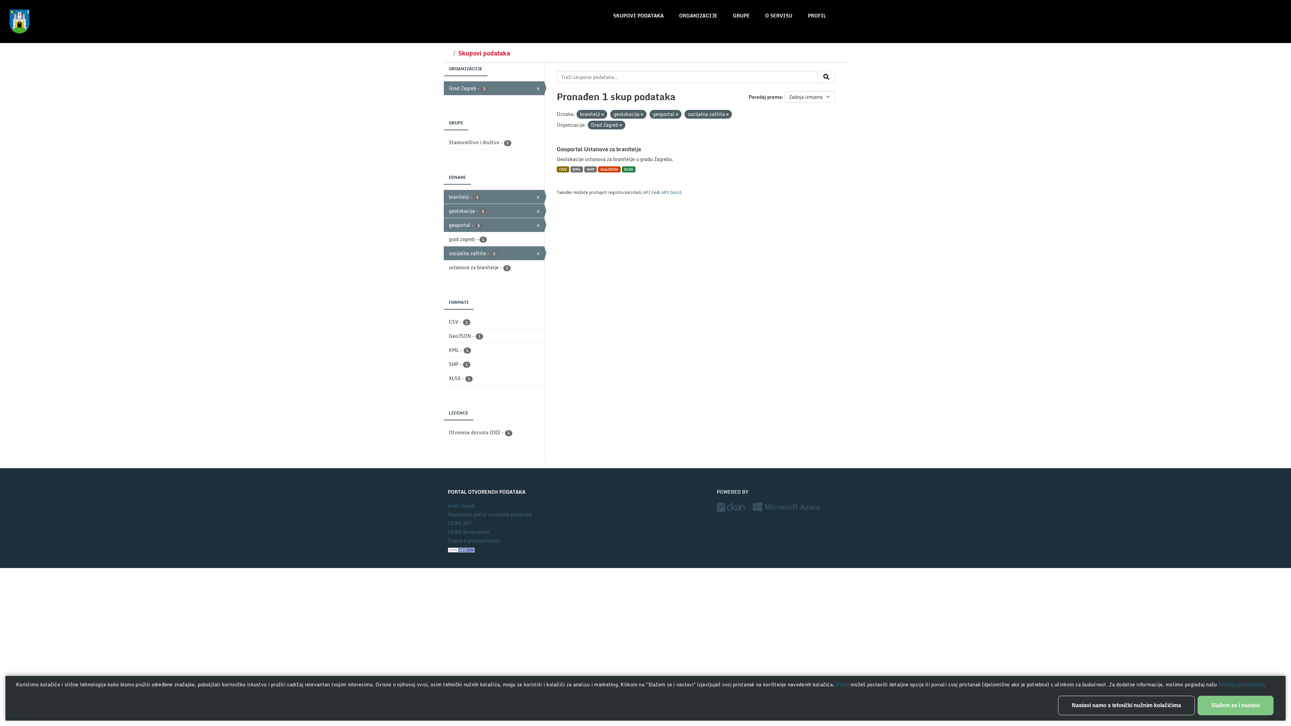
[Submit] (826, 77)
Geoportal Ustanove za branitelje (599, 149)
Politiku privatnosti (1240, 684)
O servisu (778, 15)
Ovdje (843, 684)
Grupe (741, 15)
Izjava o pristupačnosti (474, 540)
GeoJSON (609, 169)
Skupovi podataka (638, 15)
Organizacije (698, 15)
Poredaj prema (765, 97)
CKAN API (460, 523)
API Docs (670, 192)
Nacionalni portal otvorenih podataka (490, 514)
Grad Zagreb (461, 506)
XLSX (628, 169)
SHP (590, 169)
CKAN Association (468, 532)
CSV (563, 169)
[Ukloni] (602, 115)
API (647, 192)
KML (577, 169)
